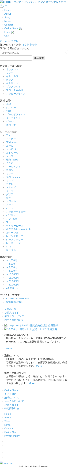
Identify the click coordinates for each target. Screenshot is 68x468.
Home (7, 10)
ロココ (9, 246)
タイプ (9, 190)
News (7, 21)
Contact (8, 24)
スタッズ (11, 187)
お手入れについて (14, 319)
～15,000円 (12, 277)
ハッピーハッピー (16, 211)
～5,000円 (11, 267)
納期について (11, 397)
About (7, 13)
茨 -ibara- (11, 142)
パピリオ (11, 215)
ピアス (9, 79)
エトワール (12, 152)
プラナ (9, 222)
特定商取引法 (11, 408)
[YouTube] (5, 452)
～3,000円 (11, 263)
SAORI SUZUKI (14, 302)
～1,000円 (11, 260)
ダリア (9, 194)
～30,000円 (12, 284)
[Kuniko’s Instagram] (5, 445)
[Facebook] (5, 441)
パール (9, 121)
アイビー (11, 138)
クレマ (9, 156)
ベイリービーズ (14, 225)
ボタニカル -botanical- (18, 229)
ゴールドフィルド (16, 114)
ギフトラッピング (14, 316)
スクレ (14, 41)
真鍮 (8, 104)
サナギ (9, 180)
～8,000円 (11, 270)
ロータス (11, 250)
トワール (11, 201)
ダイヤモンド (13, 118)
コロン (9, 170)
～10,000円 (12, 274)
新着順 (33, 44)
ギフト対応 (10, 393)
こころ (9, 163)
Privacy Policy (12, 435)
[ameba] (6, 457)
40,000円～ (12, 288)
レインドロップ (14, 236)
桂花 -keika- (12, 159)
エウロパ (11, 149)
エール (9, 145)
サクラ (9, 173)
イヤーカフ (12, 76)
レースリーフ (13, 243)
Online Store (11, 28)
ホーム (3, 41)
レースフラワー (14, 239)
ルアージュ (12, 232)
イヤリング (12, 83)
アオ (8, 135)
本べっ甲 (11, 124)
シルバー (11, 107)
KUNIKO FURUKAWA (17, 298)
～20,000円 (12, 281)
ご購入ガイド (11, 312)
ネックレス (12, 69)
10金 (8, 111)
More (9, 348)
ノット (9, 204)
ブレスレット (13, 86)
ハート (9, 208)
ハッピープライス (16, 93)
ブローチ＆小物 (14, 90)
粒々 (8, 197)
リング (9, 72)
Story (7, 17)
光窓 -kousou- (13, 177)
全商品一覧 (10, 309)
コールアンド (13, 166)
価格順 (25, 44)
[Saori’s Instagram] (5, 449)
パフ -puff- (12, 218)
